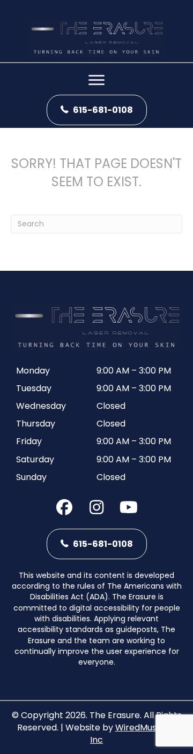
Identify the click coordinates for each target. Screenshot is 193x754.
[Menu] (96, 80)
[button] (64, 507)
